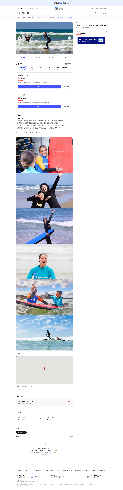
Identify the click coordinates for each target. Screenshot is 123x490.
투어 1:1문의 (53, 480)
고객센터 (93, 470)
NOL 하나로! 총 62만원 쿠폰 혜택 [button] (38, 8)
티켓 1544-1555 (61, 476)
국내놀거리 (51, 17)
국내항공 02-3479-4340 (66, 478)
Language (101, 470)
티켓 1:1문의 (58, 480)
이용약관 (26, 470)
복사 (32, 386)
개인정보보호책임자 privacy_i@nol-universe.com (96, 478)
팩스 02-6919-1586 (54, 477)
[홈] (19, 13)
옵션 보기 (39, 86)
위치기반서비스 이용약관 (47, 470)
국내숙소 (44, 17)
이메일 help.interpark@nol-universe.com (67, 477)
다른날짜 (69, 63)
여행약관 (58, 470)
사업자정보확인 (33, 477)
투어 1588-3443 (54, 476)
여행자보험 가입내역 (67, 470)
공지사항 (86, 470)
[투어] (23, 13)
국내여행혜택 (68, 17)
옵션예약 (23, 58)
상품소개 (37, 58)
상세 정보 (66, 86)
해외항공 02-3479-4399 (56, 478)
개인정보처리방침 (35, 470)
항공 (19, 17)
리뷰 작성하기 (44, 456)
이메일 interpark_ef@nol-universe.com (94, 477)
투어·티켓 (38, 17)
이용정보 (51, 58)
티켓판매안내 (78, 470)
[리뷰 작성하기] (72, 429)
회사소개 (19, 470)
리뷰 (66, 58)
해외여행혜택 (59, 17)
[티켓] (28, 13)
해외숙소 (24, 17)
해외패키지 (31, 17)
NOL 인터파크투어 (21, 432)
